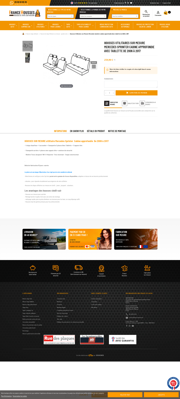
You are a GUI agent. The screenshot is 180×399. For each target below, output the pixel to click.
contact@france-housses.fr (136, 317)
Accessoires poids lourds (29, 328)
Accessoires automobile (28, 322)
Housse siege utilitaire (28, 301)
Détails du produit (96, 131)
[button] (158, 13)
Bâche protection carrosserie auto (31, 319)
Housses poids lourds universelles (31, 333)
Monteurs (59, 301)
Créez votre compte (96, 304)
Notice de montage (117, 131)
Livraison (59, 304)
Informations (60, 131)
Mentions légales (61, 307)
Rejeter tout (125, 395)
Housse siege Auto (27, 298)
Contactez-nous (154, 3)
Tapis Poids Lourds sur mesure (30, 316)
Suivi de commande (96, 298)
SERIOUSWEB (100, 355)
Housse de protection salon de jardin (32, 325)
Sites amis (59, 319)
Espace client (167, 3)
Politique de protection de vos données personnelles (70, 322)
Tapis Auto (25, 307)
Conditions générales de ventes (65, 310)
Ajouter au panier (136, 93)
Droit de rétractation (62, 313)
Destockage (25, 331)
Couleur (94, 62)
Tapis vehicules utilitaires (29, 313)
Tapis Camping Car (27, 310)
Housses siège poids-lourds (29, 304)
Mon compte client (99, 293)
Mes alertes (94, 307)
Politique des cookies (62, 316)
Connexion (94, 301)
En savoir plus (93, 3)
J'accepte (161, 395)
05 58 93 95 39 (132, 314)
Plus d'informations (6, 396)
